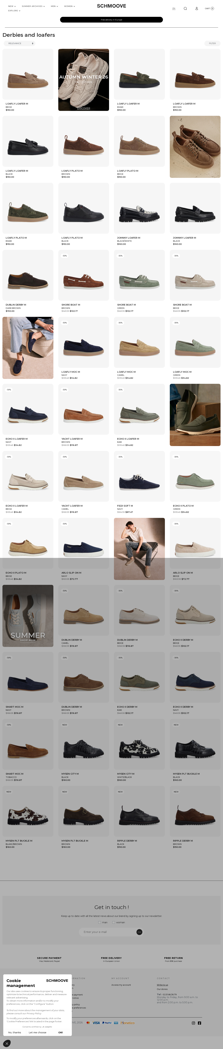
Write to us (162, 985)
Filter (212, 43)
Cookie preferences (76, 1008)
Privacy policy (73, 1004)
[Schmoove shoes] (111, 6)
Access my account (121, 985)
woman (120, 922)
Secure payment (74, 994)
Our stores (162, 989)
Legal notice (72, 998)
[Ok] (185, 8)
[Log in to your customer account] (196, 8)
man (104, 922)
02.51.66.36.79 (170, 994)
